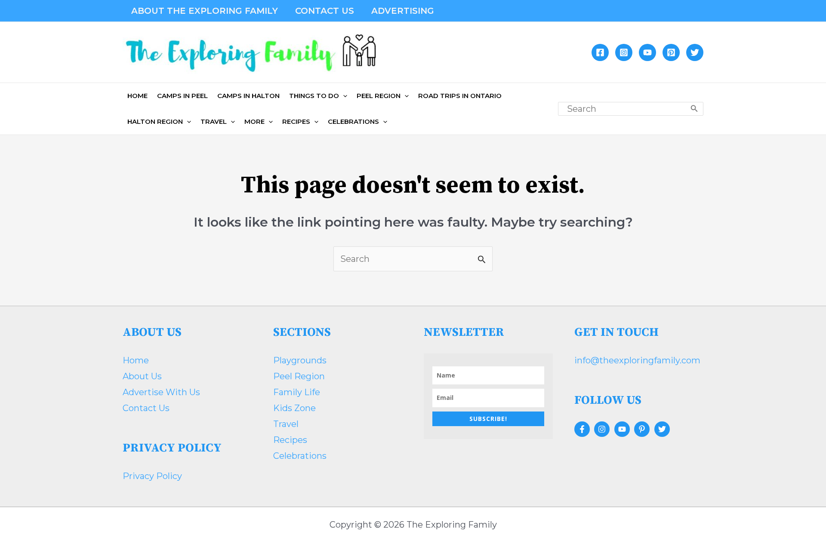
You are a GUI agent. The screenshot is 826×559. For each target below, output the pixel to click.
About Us (142, 376)
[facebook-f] (583, 429)
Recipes (290, 440)
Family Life (296, 392)
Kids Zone (294, 408)
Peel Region (299, 376)
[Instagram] (623, 52)
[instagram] (603, 429)
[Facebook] (600, 52)
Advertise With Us (161, 392)
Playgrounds (300, 360)
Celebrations (300, 456)
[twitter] (663, 429)
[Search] (694, 108)
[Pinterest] (671, 52)
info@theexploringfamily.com (637, 360)
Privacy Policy (152, 476)
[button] (318, 96)
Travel (286, 424)
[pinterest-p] (643, 429)
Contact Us (146, 408)
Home (136, 360)
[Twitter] (694, 52)
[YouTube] (647, 52)
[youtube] (623, 429)
